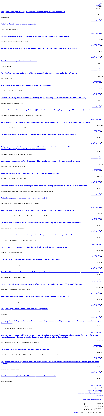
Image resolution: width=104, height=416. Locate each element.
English (99, 6)
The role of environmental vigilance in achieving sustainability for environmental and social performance (39, 73)
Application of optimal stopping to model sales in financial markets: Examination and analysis (35, 296)
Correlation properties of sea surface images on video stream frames (25, 349)
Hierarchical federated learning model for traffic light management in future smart (31, 173)
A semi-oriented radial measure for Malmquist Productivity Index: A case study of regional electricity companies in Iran (44, 235)
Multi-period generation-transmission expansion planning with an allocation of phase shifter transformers (39, 48)
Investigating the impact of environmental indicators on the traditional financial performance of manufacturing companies (45, 122)
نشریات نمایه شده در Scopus (94, 389)
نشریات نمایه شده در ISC (95, 391)
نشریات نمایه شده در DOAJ (94, 390)
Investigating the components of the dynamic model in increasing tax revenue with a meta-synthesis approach (40, 161)
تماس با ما (98, 5)
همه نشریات (98, 387)
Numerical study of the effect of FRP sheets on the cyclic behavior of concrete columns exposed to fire (37, 210)
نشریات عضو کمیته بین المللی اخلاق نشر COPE (89, 393)
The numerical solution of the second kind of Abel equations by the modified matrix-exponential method (38, 134)
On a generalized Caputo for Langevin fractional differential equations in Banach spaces (33, 12)
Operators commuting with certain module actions (19, 61)
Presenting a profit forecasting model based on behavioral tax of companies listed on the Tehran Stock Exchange (41, 284)
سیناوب (76, 412)
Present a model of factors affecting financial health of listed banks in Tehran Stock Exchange (34, 247)
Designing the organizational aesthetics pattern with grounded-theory (26, 85)
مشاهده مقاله (97, 19)
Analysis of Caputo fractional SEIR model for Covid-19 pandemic (24, 309)
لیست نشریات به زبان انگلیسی (93, 3)
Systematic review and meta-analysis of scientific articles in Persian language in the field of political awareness (41, 222)
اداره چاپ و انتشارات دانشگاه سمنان (92, 399)
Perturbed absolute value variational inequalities (18, 24)
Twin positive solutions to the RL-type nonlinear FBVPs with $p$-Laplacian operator (31, 259)
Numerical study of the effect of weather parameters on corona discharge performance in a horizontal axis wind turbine (44, 186)
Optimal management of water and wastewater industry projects (24, 198)
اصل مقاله (96, 21)
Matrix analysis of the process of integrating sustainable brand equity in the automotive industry (35, 36)
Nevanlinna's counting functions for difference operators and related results (28, 376)
